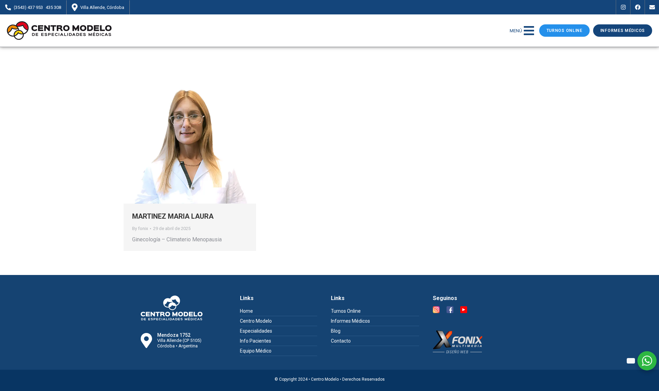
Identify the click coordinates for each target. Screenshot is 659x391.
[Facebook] (637, 7)
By (140, 228)
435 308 (53, 7)
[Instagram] (623, 7)
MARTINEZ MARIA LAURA (172, 216)
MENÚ (516, 30)
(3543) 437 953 (28, 7)
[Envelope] (652, 7)
